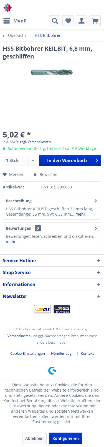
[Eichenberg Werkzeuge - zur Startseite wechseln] (7, 7)
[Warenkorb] (95, 20)
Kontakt (87, 353)
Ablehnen (34, 438)
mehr (79, 214)
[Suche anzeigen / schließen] (54, 20)
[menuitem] (14, 20)
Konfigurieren (65, 438)
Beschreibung (19, 200)
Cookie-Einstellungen (27, 353)
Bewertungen (18, 228)
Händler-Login (63, 353)
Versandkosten (19, 335)
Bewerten (48, 174)
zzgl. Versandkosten (35, 141)
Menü (20, 20)
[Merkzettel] (67, 20)
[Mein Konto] (81, 20)
